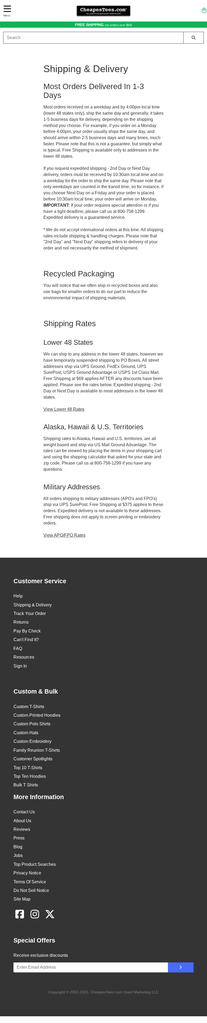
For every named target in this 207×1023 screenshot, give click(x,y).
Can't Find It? (26, 639)
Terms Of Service (29, 882)
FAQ (17, 648)
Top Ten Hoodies (29, 776)
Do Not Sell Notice (31, 890)
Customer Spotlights (32, 759)
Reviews (21, 829)
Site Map (21, 899)
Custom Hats (25, 732)
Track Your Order (29, 613)
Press (19, 838)
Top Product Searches (34, 864)
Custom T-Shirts (28, 706)
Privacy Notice (27, 873)
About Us (22, 820)
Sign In (20, 666)
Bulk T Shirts (25, 785)
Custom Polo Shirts (31, 724)
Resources (23, 657)
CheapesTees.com (106, 992)
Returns (21, 622)
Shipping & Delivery (32, 605)
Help (18, 596)
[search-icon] (193, 37)
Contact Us (24, 812)
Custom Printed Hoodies (36, 715)
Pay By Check (27, 631)
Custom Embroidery (32, 741)
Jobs (18, 855)
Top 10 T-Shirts (27, 767)
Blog (17, 847)
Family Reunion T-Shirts (36, 750)
